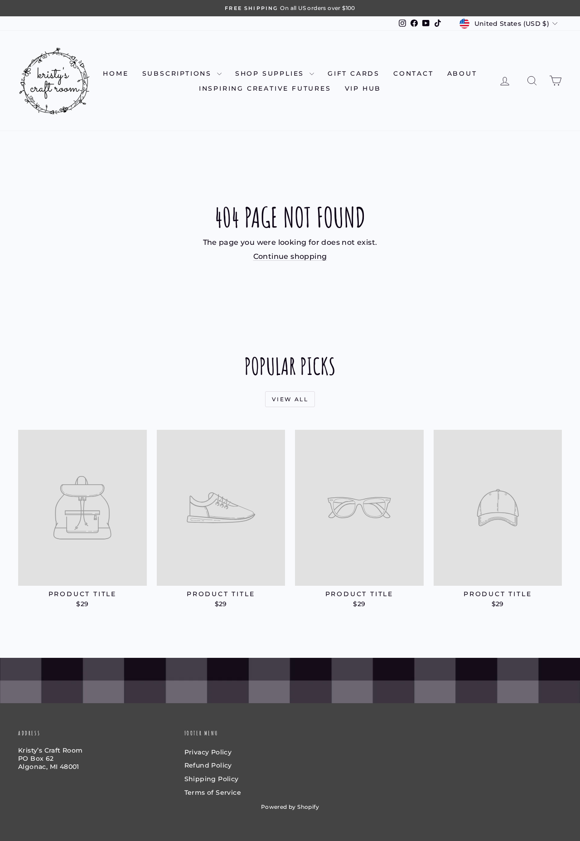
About (462, 73)
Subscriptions (178, 73)
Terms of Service (212, 792)
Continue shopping (290, 256)
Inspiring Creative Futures (265, 88)
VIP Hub (363, 88)
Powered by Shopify (290, 806)
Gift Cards (354, 73)
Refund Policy (208, 765)
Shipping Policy (211, 779)
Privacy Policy (208, 752)
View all (290, 399)
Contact (413, 73)
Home (115, 73)
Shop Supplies (271, 73)
